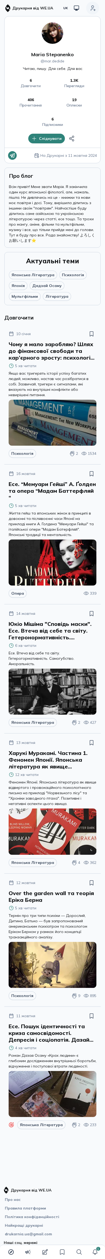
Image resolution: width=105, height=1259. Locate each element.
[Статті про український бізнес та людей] (28, 1252)
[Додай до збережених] (91, 334)
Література (57, 296)
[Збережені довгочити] (62, 1252)
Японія (18, 285)
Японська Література (33, 274)
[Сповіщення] (95, 1252)
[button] (95, 1252)
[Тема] (76, 8)
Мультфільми (25, 296)
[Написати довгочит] (45, 1252)
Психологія (73, 274)
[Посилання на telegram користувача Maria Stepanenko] (12, 155)
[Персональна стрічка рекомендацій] (11, 1252)
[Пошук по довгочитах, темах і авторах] (79, 1252)
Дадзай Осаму (47, 285)
